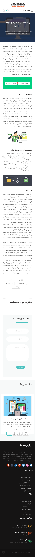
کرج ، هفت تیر (23, 540)
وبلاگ (25, 31)
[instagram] (27, 465)
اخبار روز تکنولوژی (26, 507)
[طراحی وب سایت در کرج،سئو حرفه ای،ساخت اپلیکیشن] (17, 5)
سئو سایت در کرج (27, 480)
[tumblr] (11, 465)
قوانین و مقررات (27, 491)
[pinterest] (8, 465)
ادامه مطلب (9, 434)
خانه (31, 31)
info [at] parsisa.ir (21, 533)
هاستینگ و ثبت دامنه (25, 488)
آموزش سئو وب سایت (25, 504)
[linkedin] (15, 465)
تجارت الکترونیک (27, 512)
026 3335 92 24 (22, 525)
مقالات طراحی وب (26, 501)
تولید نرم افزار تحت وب (25, 485)
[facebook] (30, 465)
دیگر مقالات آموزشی (26, 515)
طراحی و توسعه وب (10, 31)
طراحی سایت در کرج (26, 477)
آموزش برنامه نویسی (26, 509)
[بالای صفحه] (3, 552)
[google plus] (19, 465)
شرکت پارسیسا (22, 553)
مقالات (19, 31)
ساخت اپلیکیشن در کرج (25, 483)
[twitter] (23, 465)
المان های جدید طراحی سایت (17, 419)
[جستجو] (4, 11)
